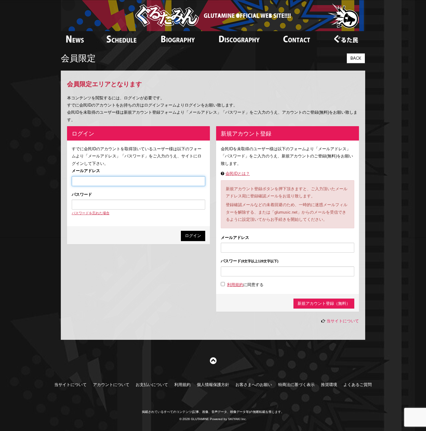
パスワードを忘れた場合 (90, 213)
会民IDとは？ (237, 173)
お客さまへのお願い (253, 384)
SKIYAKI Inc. (237, 419)
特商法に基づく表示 (296, 384)
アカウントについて (111, 384)
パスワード (82, 194)
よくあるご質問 (357, 384)
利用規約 (235, 284)
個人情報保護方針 (213, 384)
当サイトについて (343, 321)
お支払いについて (152, 384)
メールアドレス (86, 170)
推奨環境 (329, 384)
